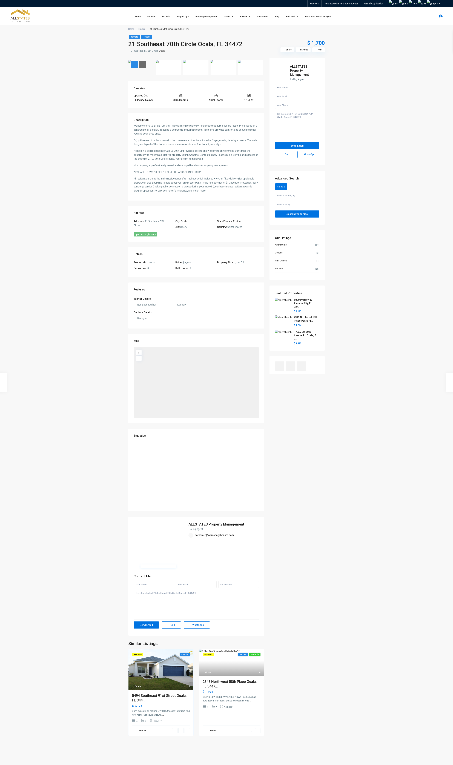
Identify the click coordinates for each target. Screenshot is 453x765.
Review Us (245, 16)
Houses (141, 29)
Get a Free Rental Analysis (318, 16)
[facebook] (13, 3)
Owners (314, 3)
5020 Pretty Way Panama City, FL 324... (303, 303)
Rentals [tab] (281, 186)
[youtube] (20, 3)
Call (172, 625)
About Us (228, 16)
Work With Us (292, 16)
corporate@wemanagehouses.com (214, 535)
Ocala (162, 50)
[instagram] (27, 3)
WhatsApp (198, 625)
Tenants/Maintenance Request (341, 3)
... (163, 714)
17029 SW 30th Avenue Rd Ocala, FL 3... (305, 335)
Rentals (134, 36)
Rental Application (373, 3)
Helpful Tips (183, 16)
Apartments (281, 244)
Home (138, 16)
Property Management (206, 16)
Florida (237, 221)
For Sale (166, 16)
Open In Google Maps (145, 234)
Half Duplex (281, 260)
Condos (279, 252)
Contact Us (262, 16)
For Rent (151, 16)
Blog (277, 16)
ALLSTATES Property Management (216, 524)
